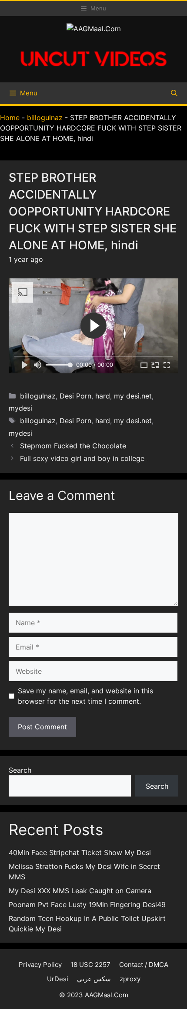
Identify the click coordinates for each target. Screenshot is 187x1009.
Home (10, 117)
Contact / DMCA (143, 964)
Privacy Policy (40, 964)
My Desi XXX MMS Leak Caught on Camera (80, 890)
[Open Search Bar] (174, 93)
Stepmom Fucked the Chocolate (73, 445)
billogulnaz (45, 117)
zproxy (130, 979)
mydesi (20, 408)
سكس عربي (94, 979)
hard (102, 396)
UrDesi (57, 979)
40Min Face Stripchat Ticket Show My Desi (80, 852)
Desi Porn (75, 396)
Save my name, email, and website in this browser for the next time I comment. (85, 695)
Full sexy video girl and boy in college (82, 458)
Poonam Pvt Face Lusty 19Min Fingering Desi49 (87, 904)
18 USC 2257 (90, 964)
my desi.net (133, 396)
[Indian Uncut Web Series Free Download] (93, 70)
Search (20, 770)
